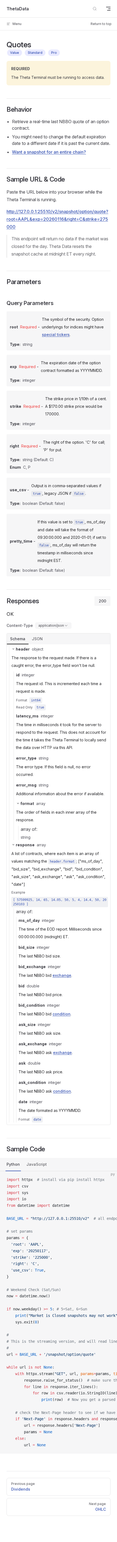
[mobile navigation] (108, 8)
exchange (62, 975)
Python (13, 1164)
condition (61, 1014)
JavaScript (36, 1164)
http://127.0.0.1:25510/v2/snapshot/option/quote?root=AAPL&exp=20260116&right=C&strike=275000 (57, 219)
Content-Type (20, 625)
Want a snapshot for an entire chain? (49, 152)
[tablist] (58, 638)
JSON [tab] (37, 638)
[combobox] (53, 625)
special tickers (56, 334)
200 (102, 601)
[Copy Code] (108, 1179)
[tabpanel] (58, 884)
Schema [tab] (17, 638)
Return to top (101, 24)
